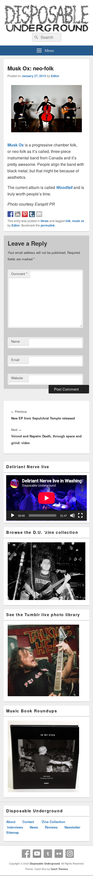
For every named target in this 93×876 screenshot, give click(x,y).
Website (17, 377)
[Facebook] (26, 853)
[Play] (12, 515)
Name (15, 341)
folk (68, 221)
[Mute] (72, 515)
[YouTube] (37, 853)
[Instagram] (69, 853)
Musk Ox (15, 145)
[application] (46, 498)
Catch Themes (59, 869)
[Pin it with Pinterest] (25, 214)
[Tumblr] (48, 853)
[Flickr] (59, 853)
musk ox (78, 221)
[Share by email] (39, 214)
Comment (19, 273)
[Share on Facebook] (10, 214)
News (45, 221)
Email (15, 359)
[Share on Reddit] (18, 214)
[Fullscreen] (80, 515)
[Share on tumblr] (32, 214)
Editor (55, 76)
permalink (48, 225)
